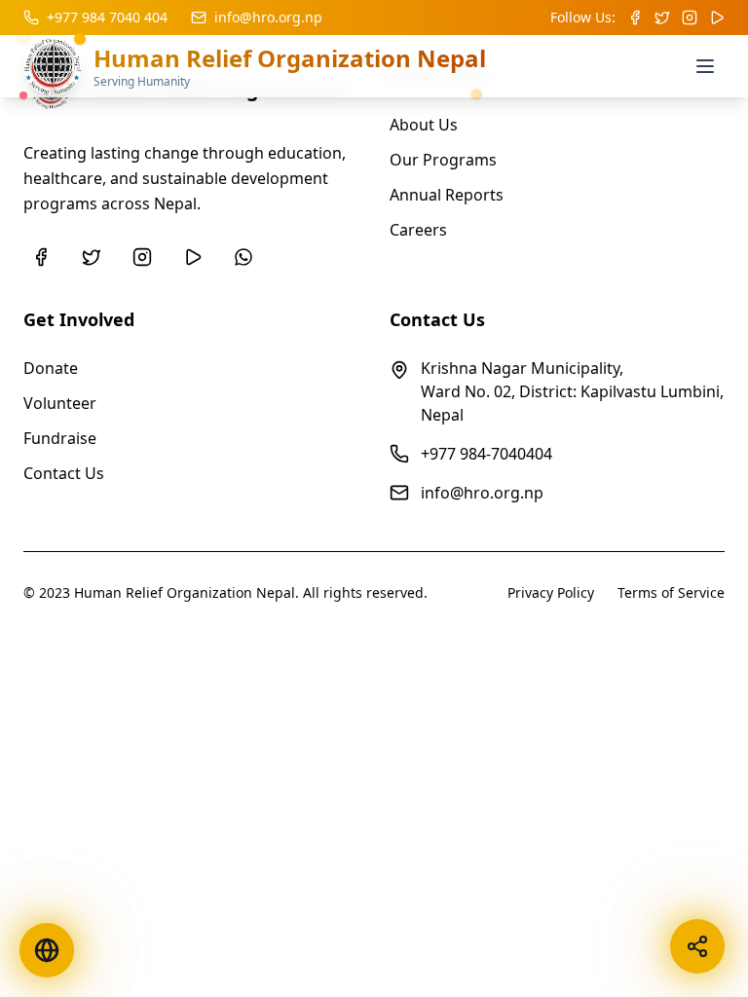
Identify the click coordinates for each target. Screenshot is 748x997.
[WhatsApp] (243, 257)
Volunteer (59, 403)
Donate (50, 368)
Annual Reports (447, 194)
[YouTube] (192, 257)
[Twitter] (91, 257)
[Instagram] (142, 257)
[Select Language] (46, 950)
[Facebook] (40, 257)
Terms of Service (671, 592)
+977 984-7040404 (486, 453)
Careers (418, 229)
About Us (424, 124)
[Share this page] (697, 946)
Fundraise (59, 438)
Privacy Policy (550, 592)
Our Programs (443, 159)
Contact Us (63, 473)
